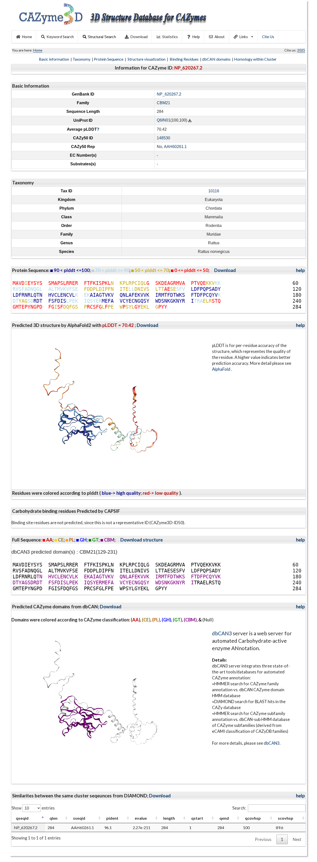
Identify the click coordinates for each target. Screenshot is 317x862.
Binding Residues (184, 59)
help (300, 270)
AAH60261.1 (175, 147)
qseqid (22, 818)
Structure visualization (147, 59)
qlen (53, 818)
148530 (163, 138)
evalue (141, 818)
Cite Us (268, 36)
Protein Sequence (109, 59)
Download (139, 36)
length (169, 818)
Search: (239, 808)
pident (112, 818)
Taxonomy (82, 59)
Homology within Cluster (255, 59)
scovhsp (285, 818)
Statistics (170, 36)
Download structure (141, 539)
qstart (197, 818)
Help (196, 36)
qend (224, 818)
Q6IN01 (163, 120)
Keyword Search (60, 36)
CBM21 (163, 103)
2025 (301, 50)
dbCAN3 (222, 633)
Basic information (54, 59)
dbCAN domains (216, 59)
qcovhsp (253, 818)
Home (27, 36)
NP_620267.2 (169, 94)
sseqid (79, 818)
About (219, 36)
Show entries (33, 808)
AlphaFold (221, 369)
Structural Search (102, 37)
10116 (213, 191)
